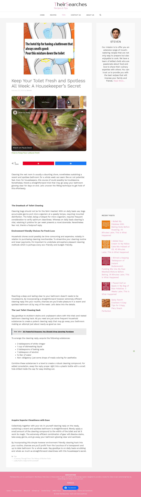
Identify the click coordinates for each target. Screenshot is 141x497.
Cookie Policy (45, 491)
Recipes (53, 15)
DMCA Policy (57, 491)
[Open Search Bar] (100, 15)
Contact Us (76, 15)
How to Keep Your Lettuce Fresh (33, 112)
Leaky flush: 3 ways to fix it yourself (26, 460)
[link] (15, 112)
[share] (82, 111)
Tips (63, 15)
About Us (90, 15)
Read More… (119, 81)
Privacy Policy (17, 491)
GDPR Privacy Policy (69, 491)
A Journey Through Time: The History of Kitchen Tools (32, 458)
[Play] (68, 102)
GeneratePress (82, 494)
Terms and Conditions (85, 491)
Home (42, 15)
